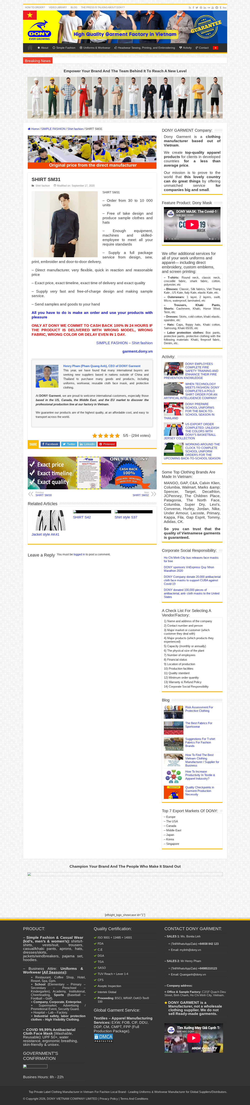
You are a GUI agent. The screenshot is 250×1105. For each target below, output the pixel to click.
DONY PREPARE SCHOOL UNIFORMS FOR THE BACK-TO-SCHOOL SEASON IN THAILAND (189, 411)
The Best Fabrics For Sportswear (198, 724)
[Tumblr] (220, 7)
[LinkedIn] (204, 7)
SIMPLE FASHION (53, 128)
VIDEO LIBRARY (58, 7)
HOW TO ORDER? (35, 7)
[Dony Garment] (125, 27)
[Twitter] (197, 7)
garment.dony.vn (137, 351)
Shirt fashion (75, 128)
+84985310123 (207, 968)
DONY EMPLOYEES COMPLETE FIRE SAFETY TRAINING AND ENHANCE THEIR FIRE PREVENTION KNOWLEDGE (191, 371)
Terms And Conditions (134, 1098)
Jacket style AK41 (45, 534)
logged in (79, 554)
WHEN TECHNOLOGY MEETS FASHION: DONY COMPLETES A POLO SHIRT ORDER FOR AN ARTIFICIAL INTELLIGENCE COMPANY (191, 391)
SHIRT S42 (82, 517)
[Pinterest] (201, 7)
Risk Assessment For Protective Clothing (199, 709)
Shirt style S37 (126, 517)
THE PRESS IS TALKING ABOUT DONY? (103, 7)
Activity (187, 47)
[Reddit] (217, 7)
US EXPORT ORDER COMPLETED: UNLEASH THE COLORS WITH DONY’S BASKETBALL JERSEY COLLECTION (191, 431)
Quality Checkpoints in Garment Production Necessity (199, 791)
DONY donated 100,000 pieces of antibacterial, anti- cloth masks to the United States (191, 593)
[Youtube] (212, 7)
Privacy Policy (109, 1098)
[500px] (224, 7)
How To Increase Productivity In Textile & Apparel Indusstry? (200, 775)
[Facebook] (193, 7)
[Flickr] (208, 7)
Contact (204, 47)
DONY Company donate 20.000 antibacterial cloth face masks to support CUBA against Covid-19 (192, 580)
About (44, 47)
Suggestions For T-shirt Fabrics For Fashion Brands (200, 742)
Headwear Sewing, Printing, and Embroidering (146, 47)
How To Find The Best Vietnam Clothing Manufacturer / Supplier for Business (202, 760)
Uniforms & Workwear (96, 47)
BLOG (74, 7)
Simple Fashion (65, 47)
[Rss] (189, 7)
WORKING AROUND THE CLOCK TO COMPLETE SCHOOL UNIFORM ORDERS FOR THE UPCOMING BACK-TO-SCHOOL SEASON (192, 451)
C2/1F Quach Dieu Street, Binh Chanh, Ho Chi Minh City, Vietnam (195, 993)
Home (30, 47)
